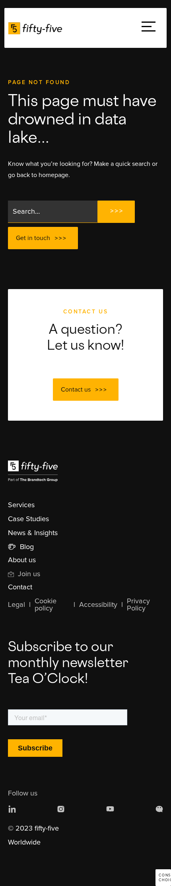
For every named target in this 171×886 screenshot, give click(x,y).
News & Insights (33, 533)
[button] (148, 28)
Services (21, 505)
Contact (20, 587)
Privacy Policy (138, 605)
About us (22, 560)
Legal (16, 604)
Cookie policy (45, 605)
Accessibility (98, 604)
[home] (37, 27)
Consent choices (165, 878)
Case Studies (28, 519)
